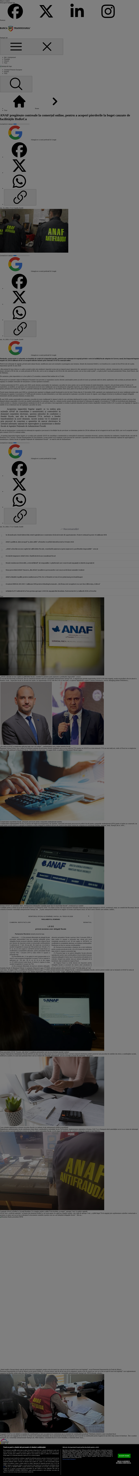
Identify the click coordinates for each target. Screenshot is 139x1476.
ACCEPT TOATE (124, 1456)
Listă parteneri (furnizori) (69, 1459)
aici (4, 1466)
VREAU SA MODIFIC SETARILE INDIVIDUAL (123, 1462)
